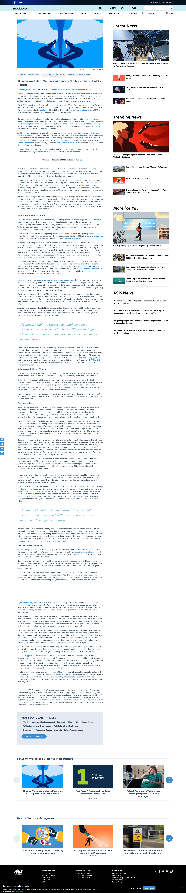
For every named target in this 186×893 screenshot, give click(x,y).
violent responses (73, 238)
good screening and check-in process (36, 602)
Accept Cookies (149, 888)
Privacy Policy (117, 882)
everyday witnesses (64, 677)
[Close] (183, 888)
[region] (93, 888)
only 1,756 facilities (93, 360)
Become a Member (119, 873)
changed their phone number (70, 138)
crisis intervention (27, 489)
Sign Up (78, 160)
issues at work (73, 151)
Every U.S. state (24, 280)
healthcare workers (68, 142)
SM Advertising (117, 880)
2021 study (86, 187)
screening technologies (84, 552)
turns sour (43, 151)
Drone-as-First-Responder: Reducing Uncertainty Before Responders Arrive (54, 730)
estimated (45, 110)
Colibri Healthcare (25, 142)
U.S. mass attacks (81, 110)
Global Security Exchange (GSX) (123, 877)
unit (39, 491)
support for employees (35, 655)
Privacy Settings (136, 888)
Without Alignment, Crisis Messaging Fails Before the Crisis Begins (50, 726)
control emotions (95, 236)
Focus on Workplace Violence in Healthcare (71, 89)
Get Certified (116, 875)
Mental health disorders (88, 269)
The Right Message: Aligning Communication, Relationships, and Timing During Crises (58, 722)
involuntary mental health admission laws (54, 280)
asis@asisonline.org (82, 873)
